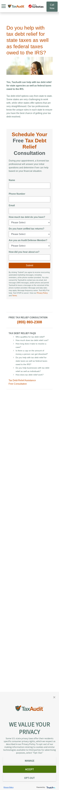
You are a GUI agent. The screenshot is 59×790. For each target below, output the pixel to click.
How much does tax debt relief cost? (32, 340)
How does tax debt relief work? (30, 375)
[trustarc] (50, 787)
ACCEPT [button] (29, 769)
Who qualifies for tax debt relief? (30, 337)
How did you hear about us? (24, 252)
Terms (14, 296)
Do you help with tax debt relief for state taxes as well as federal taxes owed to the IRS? (31, 361)
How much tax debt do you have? (27, 217)
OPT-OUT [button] (29, 778)
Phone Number (17, 194)
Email (12, 205)
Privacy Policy (42, 293)
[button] (54, 697)
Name (12, 180)
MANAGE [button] (29, 760)
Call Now (52, 6)
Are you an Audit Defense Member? (28, 240)
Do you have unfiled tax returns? (26, 228)
